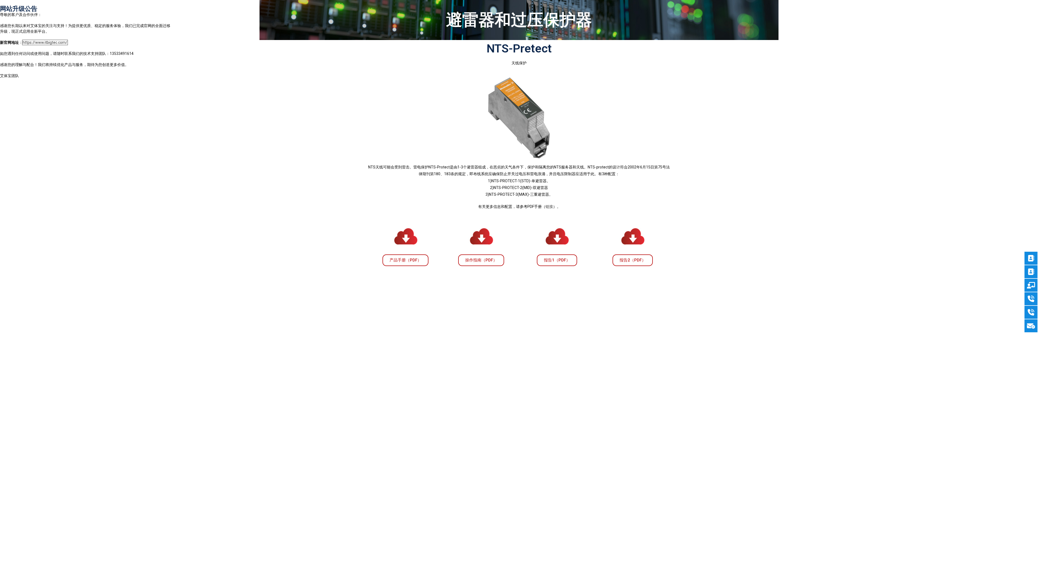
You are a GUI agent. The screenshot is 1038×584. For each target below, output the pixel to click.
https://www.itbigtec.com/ (45, 42)
